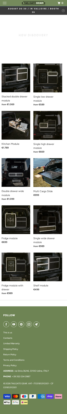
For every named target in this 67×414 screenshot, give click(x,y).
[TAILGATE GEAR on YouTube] (14, 324)
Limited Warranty (11, 343)
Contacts (7, 338)
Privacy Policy (10, 365)
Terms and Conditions (13, 360)
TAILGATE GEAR (19, 383)
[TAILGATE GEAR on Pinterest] (22, 324)
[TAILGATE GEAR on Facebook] (6, 324)
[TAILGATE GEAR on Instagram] (29, 324)
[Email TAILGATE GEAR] (37, 324)
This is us (7, 332)
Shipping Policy (10, 349)
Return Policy (9, 354)
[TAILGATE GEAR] (33, 3)
